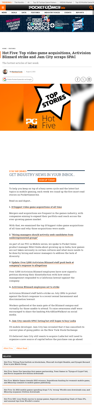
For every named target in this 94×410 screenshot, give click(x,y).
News (4, 13)
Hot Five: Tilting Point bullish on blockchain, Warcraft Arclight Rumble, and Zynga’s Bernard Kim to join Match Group (47, 363)
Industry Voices (52, 13)
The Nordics (19, 2)
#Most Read (21, 348)
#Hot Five (8, 348)
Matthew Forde (17, 72)
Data (24, 13)
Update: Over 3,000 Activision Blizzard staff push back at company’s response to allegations (41, 264)
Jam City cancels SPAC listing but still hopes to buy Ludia (44, 320)
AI (28, 2)
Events (68, 13)
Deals (14, 13)
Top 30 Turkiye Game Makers (44, 2)
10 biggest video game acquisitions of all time (36, 206)
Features (35, 13)
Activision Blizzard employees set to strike (35, 286)
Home (4, 48)
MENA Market (66, 2)
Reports (80, 13)
